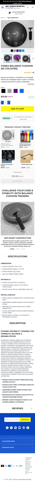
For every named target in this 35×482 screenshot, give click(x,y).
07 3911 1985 (8, 479)
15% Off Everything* (25, 1)
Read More (31, 84)
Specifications (17, 256)
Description (18, 323)
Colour (2, 87)
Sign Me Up (25, 419)
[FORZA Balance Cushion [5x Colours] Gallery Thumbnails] (17, 58)
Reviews (17, 408)
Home (3, 17)
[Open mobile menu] (2, 7)
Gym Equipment (12, 17)
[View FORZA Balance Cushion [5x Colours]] (8, 58)
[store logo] (15, 6)
